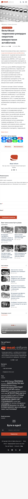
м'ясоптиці (13, 393)
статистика (16, 401)
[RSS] (11, 360)
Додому (5, 24)
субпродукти (6, 403)
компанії (5, 391)
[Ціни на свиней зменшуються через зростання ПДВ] (21, 229)
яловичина (6, 407)
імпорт (23, 407)
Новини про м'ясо (12, 24)
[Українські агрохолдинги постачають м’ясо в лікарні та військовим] (5, 288)
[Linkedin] (15, 138)
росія (16, 397)
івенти (17, 407)
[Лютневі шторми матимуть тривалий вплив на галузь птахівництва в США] (7, 248)
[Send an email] (10, 46)
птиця (21, 395)
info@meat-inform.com (8, 372)
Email (2, 210)
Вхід (22, 446)
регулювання (19, 146)
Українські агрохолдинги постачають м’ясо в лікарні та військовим (18, 287)
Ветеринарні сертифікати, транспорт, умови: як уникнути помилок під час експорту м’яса (7, 237)
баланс (11, 381)
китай (11, 389)
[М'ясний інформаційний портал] (7, 2)
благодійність (4, 383)
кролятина (23, 391)
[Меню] (26, 2)
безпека (8, 146)
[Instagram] (20, 138)
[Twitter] (9, 138)
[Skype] (20, 141)
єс (13, 407)
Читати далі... (23, 357)
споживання (7, 401)
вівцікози (5, 385)
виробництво (14, 383)
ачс (7, 381)
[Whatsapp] (15, 141)
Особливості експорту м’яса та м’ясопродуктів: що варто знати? (19, 304)
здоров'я (4, 389)
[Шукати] (23, 2)
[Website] (12, 170)
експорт (18, 387)
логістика (4, 393)
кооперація (12, 391)
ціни (22, 405)
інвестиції (5, 409)
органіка (4, 395)
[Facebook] (4, 138)
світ (18, 399)
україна (5, 404)
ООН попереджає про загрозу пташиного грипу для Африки (20, 255)
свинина (5, 399)
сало (21, 397)
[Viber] (9, 141)
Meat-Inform (5, 46)
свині (13, 399)
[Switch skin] (20, 2)
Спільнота (16, 446)
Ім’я (1, 203)
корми (18, 391)
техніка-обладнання (18, 403)
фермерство (14, 405)
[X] (16, 170)
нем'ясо (22, 393)
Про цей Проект (9, 446)
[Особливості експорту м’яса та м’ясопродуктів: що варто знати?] (5, 304)
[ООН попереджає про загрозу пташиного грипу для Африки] (21, 248)
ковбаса (17, 389)
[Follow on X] (9, 46)
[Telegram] (4, 141)
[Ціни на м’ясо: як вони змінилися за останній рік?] (5, 272)
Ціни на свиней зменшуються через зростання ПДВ (20, 236)
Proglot (3, 381)
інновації (13, 409)
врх (22, 383)
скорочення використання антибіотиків (12, 53)
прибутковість (12, 395)
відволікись (13, 385)
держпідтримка (7, 387)
